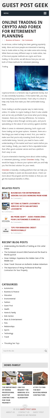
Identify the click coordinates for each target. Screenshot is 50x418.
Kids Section (9, 316)
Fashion (7, 302)
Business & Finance (13, 40)
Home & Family (10, 313)
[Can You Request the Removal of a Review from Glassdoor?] (25, 378)
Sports (6, 330)
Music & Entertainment (13, 319)
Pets (6, 323)
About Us (10, 412)
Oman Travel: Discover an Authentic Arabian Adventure (25, 264)
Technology (8, 333)
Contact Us (23, 412)
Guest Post (8, 306)
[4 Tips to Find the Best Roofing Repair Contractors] (40, 378)
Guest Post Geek (25, 5)
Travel (6, 337)
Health (6, 309)
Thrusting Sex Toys (11, 343)
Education (8, 295)
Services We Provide (26, 415)
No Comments (27, 40)
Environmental (9, 299)
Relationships (9, 326)
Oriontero (30, 160)
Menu (6, 13)
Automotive (8, 288)
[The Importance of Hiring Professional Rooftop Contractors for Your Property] (9, 378)
